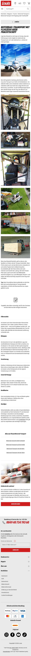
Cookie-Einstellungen (6, 595)
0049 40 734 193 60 (17, 522)
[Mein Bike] (20, 3)
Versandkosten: (6, 651)
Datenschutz (4, 581)
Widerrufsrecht (5, 584)
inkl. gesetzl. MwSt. (13, 647)
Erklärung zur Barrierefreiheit (9, 589)
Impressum (4, 576)
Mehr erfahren (15, 504)
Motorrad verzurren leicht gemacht (15, 440)
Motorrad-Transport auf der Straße (15, 444)
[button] (28, 9)
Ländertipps (22, 419)
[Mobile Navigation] (2, 8)
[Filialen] (15, 3)
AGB (2, 578)
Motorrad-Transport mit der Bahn (15, 448)
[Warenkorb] (29, 3)
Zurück (17, 22)
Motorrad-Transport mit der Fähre (16, 452)
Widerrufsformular (6, 587)
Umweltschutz (5, 592)
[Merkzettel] (24, 3)
